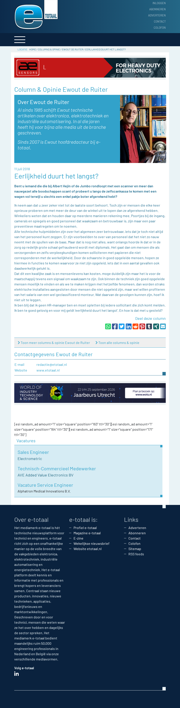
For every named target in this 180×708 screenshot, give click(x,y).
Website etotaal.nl (88, 549)
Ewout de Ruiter (72, 49)
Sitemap (134, 549)
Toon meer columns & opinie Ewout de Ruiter (55, 342)
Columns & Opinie (49, 49)
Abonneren (157, 9)
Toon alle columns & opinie (118, 342)
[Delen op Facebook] (115, 326)
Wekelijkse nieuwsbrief (92, 543)
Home (32, 49)
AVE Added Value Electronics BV (46, 475)
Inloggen (159, 3)
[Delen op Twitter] (121, 326)
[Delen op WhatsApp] (108, 326)
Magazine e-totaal (87, 533)
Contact (160, 21)
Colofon (160, 27)
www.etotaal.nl (48, 370)
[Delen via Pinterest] (142, 326)
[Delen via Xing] (156, 326)
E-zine (78, 538)
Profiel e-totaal (85, 528)
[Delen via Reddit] (135, 326)
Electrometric (30, 458)
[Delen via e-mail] (163, 326)
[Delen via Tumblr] (149, 326)
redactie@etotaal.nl (51, 364)
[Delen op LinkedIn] (128, 326)
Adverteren (157, 15)
